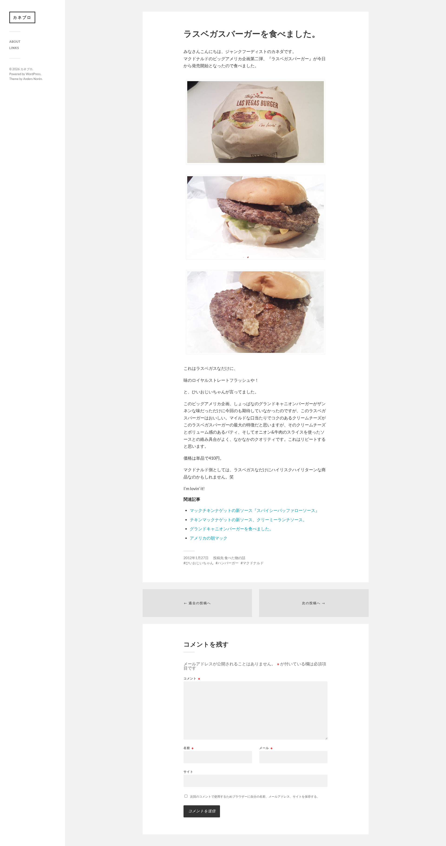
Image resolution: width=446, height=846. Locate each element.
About (15, 41)
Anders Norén (32, 79)
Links (14, 48)
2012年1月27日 (196, 558)
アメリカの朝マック (208, 538)
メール (266, 748)
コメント (192, 678)
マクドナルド (253, 563)
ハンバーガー (228, 563)
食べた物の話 (234, 558)
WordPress (33, 74)
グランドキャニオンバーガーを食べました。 (231, 528)
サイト (188, 771)
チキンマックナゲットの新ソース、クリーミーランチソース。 (248, 519)
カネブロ (22, 17)
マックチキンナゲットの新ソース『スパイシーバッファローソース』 (254, 510)
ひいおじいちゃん (199, 563)
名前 (189, 748)
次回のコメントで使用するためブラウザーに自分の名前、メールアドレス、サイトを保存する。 (255, 796)
